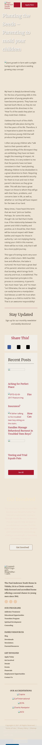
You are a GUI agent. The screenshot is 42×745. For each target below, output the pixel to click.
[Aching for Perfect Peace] (16, 375)
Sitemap (33, 728)
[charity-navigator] (21, 707)
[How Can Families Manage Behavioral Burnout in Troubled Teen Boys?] (16, 418)
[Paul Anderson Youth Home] (9, 2)
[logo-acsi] (21, 712)
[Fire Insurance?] (16, 398)
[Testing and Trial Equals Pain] (16, 446)
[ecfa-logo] (21, 703)
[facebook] (6, 601)
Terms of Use (11, 728)
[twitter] (10, 601)
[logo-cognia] (21, 694)
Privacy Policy (23, 728)
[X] (18, 347)
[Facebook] (9, 347)
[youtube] (15, 601)
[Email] (28, 347)
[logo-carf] (21, 698)
